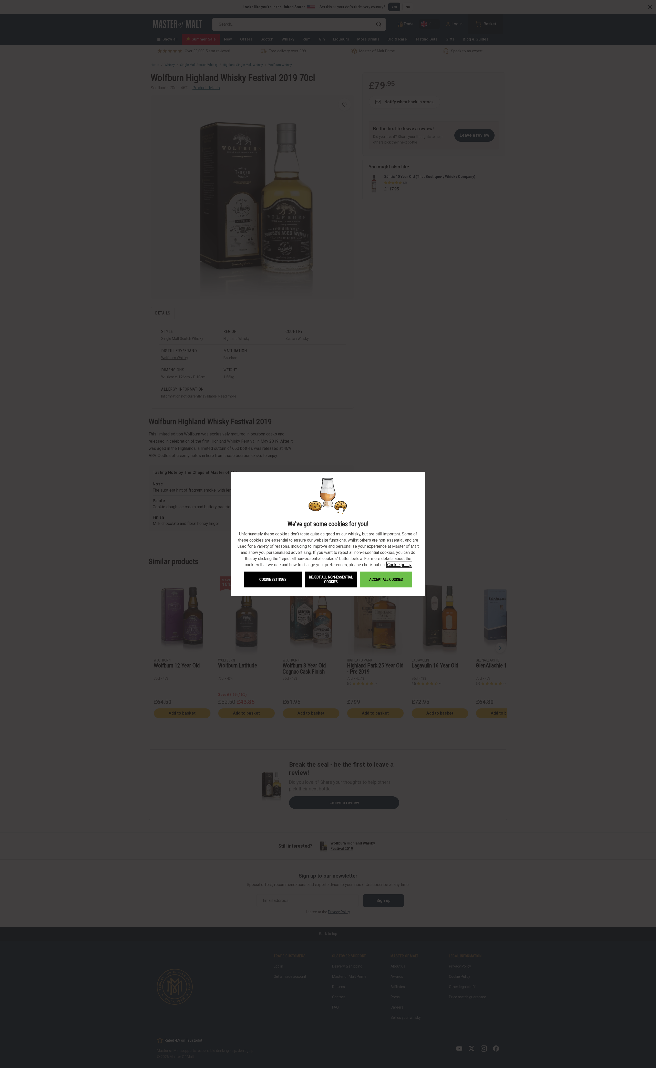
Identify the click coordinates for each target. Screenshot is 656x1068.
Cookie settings (272, 579)
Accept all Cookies (386, 579)
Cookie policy (399, 564)
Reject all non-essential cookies (331, 579)
